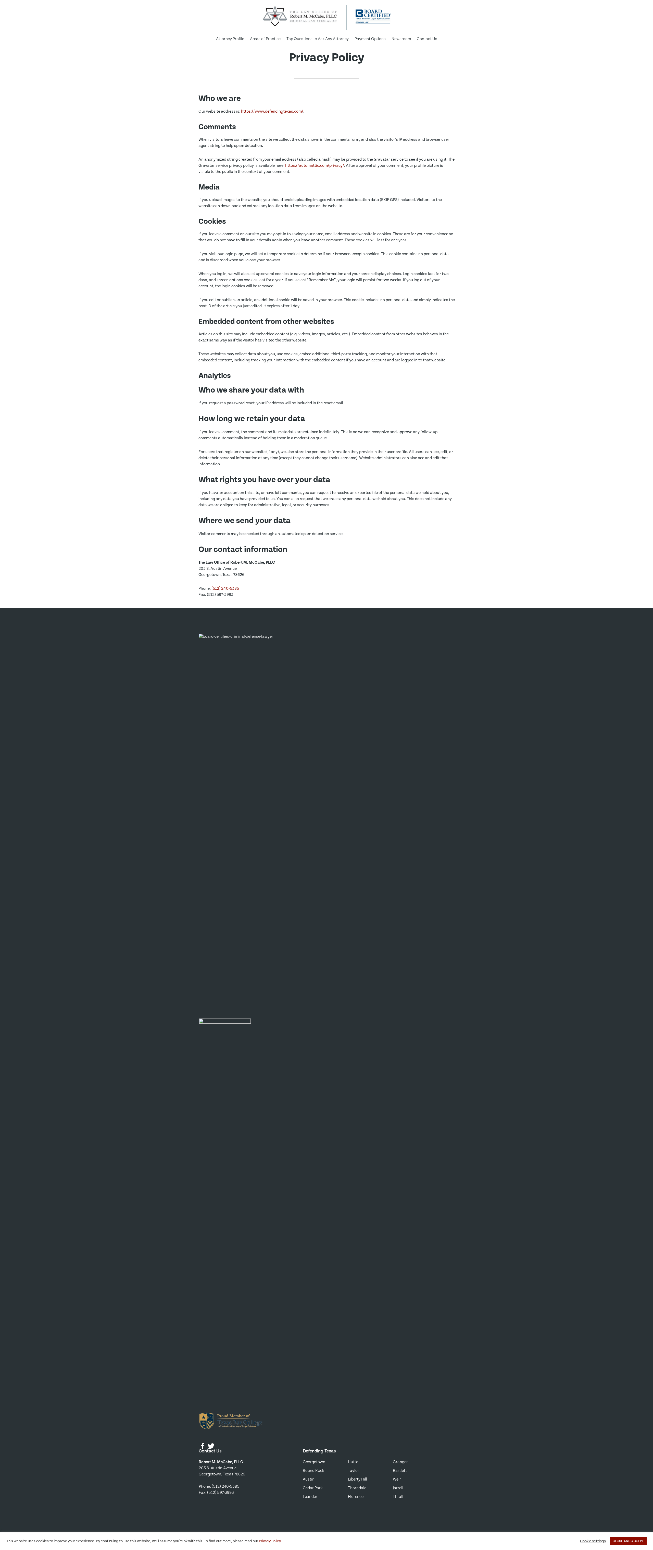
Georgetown (314, 1462)
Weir (397, 1479)
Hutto (353, 1462)
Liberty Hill (357, 1479)
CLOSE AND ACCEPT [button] (628, 1541)
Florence (355, 1496)
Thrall (398, 1496)
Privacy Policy (270, 1541)
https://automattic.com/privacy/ (314, 165)
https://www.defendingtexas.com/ (272, 111)
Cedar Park (313, 1488)
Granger (400, 1462)
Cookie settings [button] (593, 1541)
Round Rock (313, 1470)
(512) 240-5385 (225, 588)
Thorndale (357, 1488)
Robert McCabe (299, 17)
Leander (310, 1496)
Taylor (353, 1470)
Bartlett (400, 1470)
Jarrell (398, 1488)
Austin (309, 1479)
